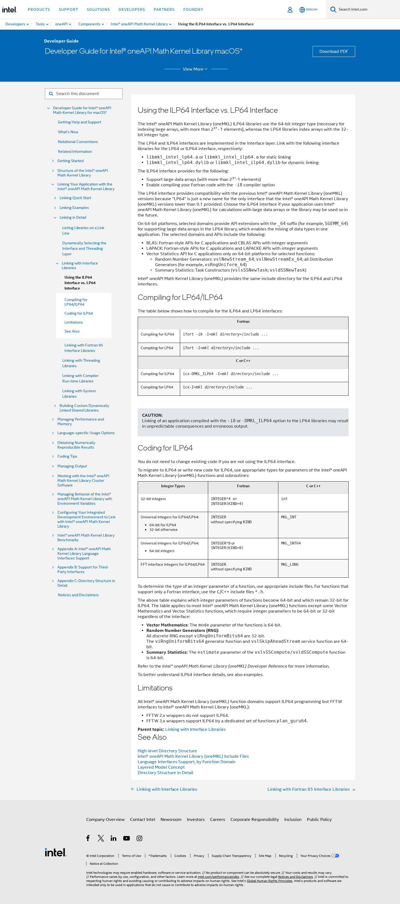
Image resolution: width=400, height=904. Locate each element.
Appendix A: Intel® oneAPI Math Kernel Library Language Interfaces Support (84, 554)
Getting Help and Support (79, 122)
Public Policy (319, 819)
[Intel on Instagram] (140, 839)
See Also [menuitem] (71, 331)
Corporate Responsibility (254, 819)
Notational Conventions (78, 141)
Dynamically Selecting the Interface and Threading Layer (84, 248)
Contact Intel (142, 819)
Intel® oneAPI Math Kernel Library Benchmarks (86, 537)
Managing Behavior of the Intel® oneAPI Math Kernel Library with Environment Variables (84, 499)
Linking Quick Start (75, 198)
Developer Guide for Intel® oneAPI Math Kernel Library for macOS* (82, 110)
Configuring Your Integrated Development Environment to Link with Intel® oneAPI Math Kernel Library (86, 519)
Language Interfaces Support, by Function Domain (186, 762)
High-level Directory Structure (167, 751)
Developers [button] (132, 9)
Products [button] (39, 9)
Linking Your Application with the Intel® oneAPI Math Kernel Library (86, 186)
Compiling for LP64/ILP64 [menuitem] (75, 302)
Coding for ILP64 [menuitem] (78, 313)
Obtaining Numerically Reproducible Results (76, 445)
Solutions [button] (98, 9)
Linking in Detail (73, 217)
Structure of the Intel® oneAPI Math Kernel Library (82, 173)
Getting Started (70, 161)
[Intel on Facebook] (88, 839)
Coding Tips (67, 456)
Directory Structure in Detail (165, 772)
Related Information (75, 151)
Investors (196, 819)
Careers (217, 819)
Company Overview (105, 819)
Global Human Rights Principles (270, 881)
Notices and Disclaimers (78, 594)
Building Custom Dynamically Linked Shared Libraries (84, 408)
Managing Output (72, 466)
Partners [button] (164, 9)
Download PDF (333, 51)
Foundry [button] (193, 9)
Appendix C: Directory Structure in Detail (86, 583)
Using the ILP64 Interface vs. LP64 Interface (80, 283)
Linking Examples (74, 207)
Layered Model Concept (161, 767)
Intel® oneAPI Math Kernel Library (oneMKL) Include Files (193, 756)
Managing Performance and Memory (80, 421)
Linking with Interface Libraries (80, 265)
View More (193, 69)
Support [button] (68, 9)
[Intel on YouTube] (127, 839)
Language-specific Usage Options (86, 433)
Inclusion (292, 819)
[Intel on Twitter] (101, 839)
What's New (68, 131)
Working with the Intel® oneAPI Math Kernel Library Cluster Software (83, 481)
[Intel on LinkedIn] (114, 839)
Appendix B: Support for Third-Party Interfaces (83, 569)
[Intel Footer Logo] (56, 852)
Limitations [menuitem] (73, 322)
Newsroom (171, 819)
